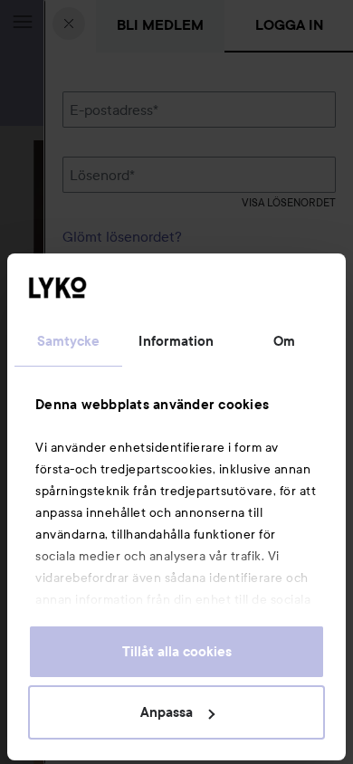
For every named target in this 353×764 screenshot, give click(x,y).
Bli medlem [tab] (160, 24)
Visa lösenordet (289, 202)
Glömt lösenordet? (122, 236)
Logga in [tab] (289, 24)
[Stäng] (68, 23)
